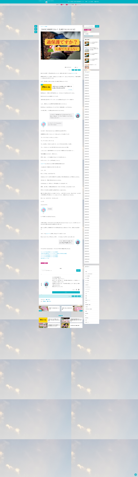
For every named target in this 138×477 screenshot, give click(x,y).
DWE (86, 1)
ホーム (42, 26)
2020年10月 (87, 259)
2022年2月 (87, 217)
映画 (86, 311)
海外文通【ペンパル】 (45, 258)
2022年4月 (87, 211)
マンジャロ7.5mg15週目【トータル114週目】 (49, 256)
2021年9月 (87, 230)
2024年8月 (87, 138)
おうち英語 (91, 1)
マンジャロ (87, 291)
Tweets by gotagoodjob (88, 35)
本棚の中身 (96, 1)
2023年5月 (87, 177)
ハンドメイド (78, 4)
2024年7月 (87, 140)
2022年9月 (87, 198)
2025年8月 (87, 106)
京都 (86, 295)
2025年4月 (87, 117)
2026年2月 (87, 90)
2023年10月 (87, 164)
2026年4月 (87, 85)
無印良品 (86, 317)
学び (86, 302)
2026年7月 (87, 77)
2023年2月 (87, 185)
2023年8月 (87, 169)
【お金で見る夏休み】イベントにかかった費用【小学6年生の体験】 (54, 253)
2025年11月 (87, 98)
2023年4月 (87, 180)
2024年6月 (87, 143)
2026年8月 (87, 75)
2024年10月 (87, 132)
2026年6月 (87, 80)
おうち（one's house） (89, 273)
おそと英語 (87, 280)
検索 (79, 270)
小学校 (46, 26)
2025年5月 (87, 114)
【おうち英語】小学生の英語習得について (76, 1)
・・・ (86, 269)
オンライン (87, 282)
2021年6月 (87, 238)
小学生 (49, 301)
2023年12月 (87, 159)
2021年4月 (87, 243)
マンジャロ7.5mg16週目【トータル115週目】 (49, 255)
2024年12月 (87, 127)
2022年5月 (87, 209)
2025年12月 (87, 96)
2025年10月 (87, 101)
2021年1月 (87, 251)
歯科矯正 (86, 313)
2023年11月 (87, 161)
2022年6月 (87, 206)
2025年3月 (87, 119)
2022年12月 (87, 190)
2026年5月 (87, 82)
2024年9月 (87, 135)
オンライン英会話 (71, 4)
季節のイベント (87, 300)
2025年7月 (87, 109)
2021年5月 (87, 240)
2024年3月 (87, 151)
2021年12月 (87, 222)
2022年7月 (87, 203)
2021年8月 (87, 232)
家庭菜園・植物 (87, 304)
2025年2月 (87, 122)
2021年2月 (87, 248)
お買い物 (86, 284)
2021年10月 (87, 227)
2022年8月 (87, 201)
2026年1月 (87, 93)
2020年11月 (87, 256)
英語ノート (87, 322)
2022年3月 (87, 214)
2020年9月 (87, 261)
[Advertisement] (69, 15)
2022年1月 (87, 219)
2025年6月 (87, 111)
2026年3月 (87, 88)
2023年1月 (87, 188)
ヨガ (86, 293)
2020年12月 (87, 253)
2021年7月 (87, 235)
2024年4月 (87, 148)
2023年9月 (87, 167)
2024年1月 (87, 156)
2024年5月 (87, 146)
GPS (45, 301)
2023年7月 (87, 172)
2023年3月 (87, 182)
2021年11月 (87, 224)
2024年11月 (87, 130)
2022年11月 (87, 193)
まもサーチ (73, 73)
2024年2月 (87, 153)
